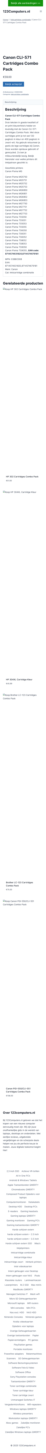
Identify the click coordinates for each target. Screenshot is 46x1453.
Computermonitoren (16, 1202)
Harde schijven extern (23, 1229)
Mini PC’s (30, 1308)
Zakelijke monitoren (30, 1423)
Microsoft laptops (16, 1303)
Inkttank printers (34, 1262)
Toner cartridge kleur (23, 1390)
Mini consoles (17, 1308)
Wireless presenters (23, 1413)
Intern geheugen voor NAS (19, 1275)
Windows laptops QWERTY (23, 1409)
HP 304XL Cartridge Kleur (19, 679)
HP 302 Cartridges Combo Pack (22, 476)
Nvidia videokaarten (23, 1321)
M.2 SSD (24, 1285)
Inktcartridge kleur (23, 1257)
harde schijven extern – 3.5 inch (23, 1239)
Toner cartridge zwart (23, 1395)
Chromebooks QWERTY (23, 1189)
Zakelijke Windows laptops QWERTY (23, 1432)
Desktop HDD (15, 1206)
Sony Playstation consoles (23, 1377)
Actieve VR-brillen (30, 1171)
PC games (33, 1340)
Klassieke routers (13, 1280)
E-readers (13, 1211)
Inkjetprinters (23, 1248)
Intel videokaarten (23, 1266)
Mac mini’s (36, 1285)
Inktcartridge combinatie (20, 94)
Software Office (23, 1372)
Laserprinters (11, 1285)
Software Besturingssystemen (23, 1363)
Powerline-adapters (14, 1354)
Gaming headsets (29, 1211)
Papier (36, 1335)
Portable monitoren (23, 1349)
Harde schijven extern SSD (19, 1243)
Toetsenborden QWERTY (23, 1381)
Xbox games (12, 1423)
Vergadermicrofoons (15, 1404)
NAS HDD (31, 1312)
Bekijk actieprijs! (13, 84)
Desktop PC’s (30, 1206)
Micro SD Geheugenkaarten (23, 1298)
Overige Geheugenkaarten (23, 1331)
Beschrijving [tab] (10, 102)
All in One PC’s (23, 1176)
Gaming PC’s (33, 1220)
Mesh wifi (35, 1294)
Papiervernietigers (17, 1340)
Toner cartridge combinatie (23, 1386)
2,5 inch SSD (13, 1171)
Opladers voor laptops (23, 1326)
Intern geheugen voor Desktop (23, 1271)
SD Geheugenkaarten (28, 1358)
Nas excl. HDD (17, 1312)
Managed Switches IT (17, 1294)
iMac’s (37, 1243)
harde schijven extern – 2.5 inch (23, 1234)
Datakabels (34, 1202)
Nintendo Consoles (13, 1317)
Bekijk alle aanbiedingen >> (25, 3)
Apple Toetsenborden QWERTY (23, 1185)
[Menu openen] (41, 11)
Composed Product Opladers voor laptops (23, 1196)
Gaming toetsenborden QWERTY (23, 1225)
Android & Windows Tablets (23, 1180)
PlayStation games (23, 1344)
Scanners (11, 1358)
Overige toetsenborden (18, 1335)
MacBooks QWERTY (23, 1289)
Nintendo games (34, 1317)
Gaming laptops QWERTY (23, 1216)
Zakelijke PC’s (23, 1427)
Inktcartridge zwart (13, 1262)
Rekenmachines (34, 1354)
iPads (37, 1275)
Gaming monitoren (16, 1220)
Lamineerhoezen (33, 1280)
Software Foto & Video (23, 1367)
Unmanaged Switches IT (23, 1400)
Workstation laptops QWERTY (23, 1418)
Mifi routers (32, 1303)
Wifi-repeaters (34, 1404)
